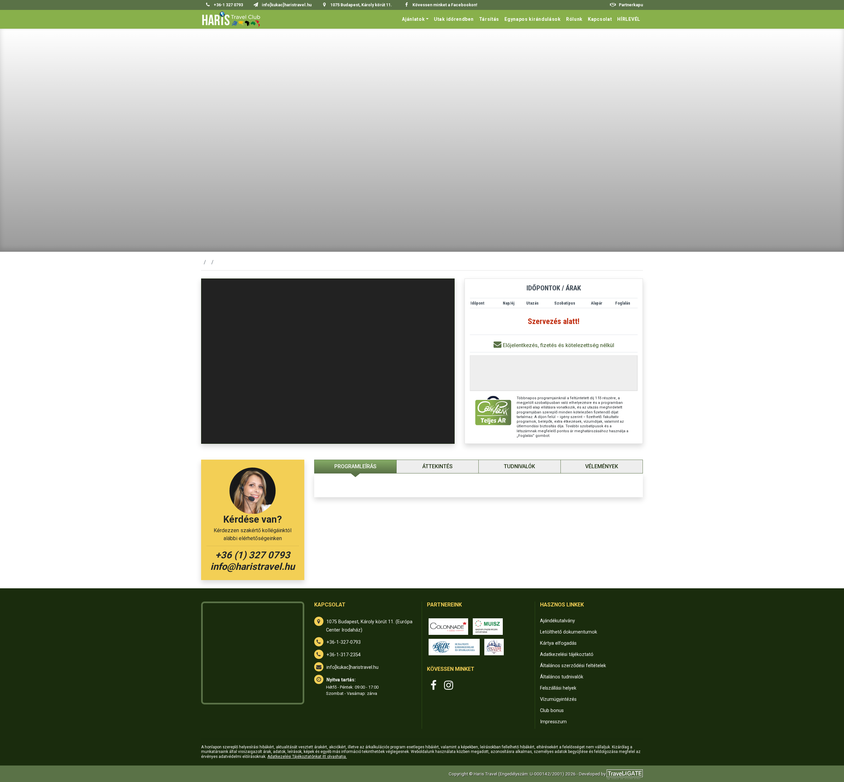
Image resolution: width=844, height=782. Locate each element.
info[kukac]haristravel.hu (352, 667)
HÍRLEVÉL (628, 19)
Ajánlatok (413, 19)
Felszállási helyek (558, 688)
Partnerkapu (630, 4)
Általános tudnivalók (561, 677)
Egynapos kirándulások (532, 19)
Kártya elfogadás (558, 643)
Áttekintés (437, 466)
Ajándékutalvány (557, 621)
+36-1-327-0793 (343, 642)
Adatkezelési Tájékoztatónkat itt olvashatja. (307, 756)
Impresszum (553, 722)
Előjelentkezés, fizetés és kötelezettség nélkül (557, 345)
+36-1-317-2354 (343, 655)
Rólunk (574, 19)
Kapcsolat (600, 19)
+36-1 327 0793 (228, 4)
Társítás (489, 19)
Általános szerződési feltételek (573, 665)
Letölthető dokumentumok (568, 632)
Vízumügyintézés (558, 699)
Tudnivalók (519, 466)
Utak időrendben (454, 19)
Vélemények (601, 466)
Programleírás (355, 466)
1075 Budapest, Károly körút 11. (360, 4)
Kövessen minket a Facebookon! (444, 4)
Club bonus (552, 710)
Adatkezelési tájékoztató (566, 654)
